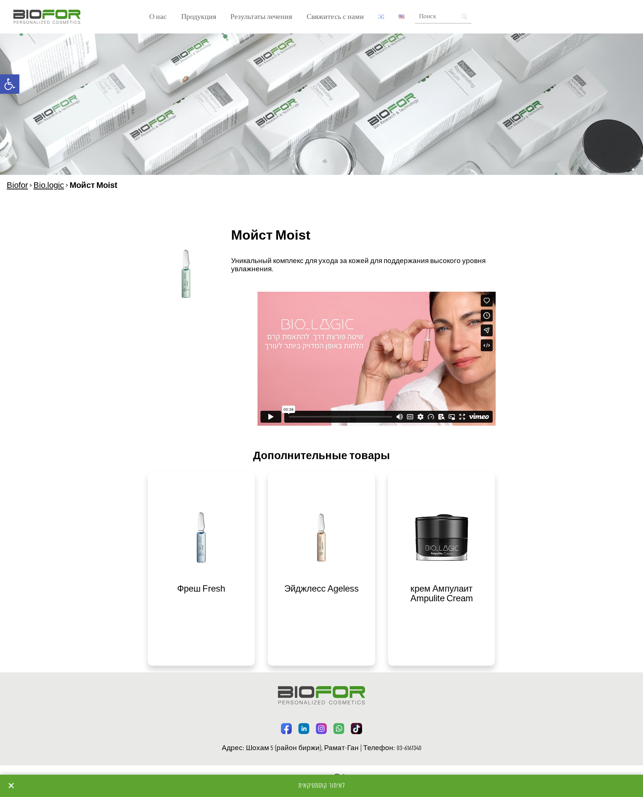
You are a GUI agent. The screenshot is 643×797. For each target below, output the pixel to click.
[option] (201, 569)
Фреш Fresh (201, 589)
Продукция (198, 17)
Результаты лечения (261, 17)
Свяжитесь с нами (335, 17)
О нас (158, 17)
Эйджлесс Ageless (321, 589)
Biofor (17, 186)
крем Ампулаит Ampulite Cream (441, 594)
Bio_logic (48, 186)
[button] (9, 84)
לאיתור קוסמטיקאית (321, 785)
